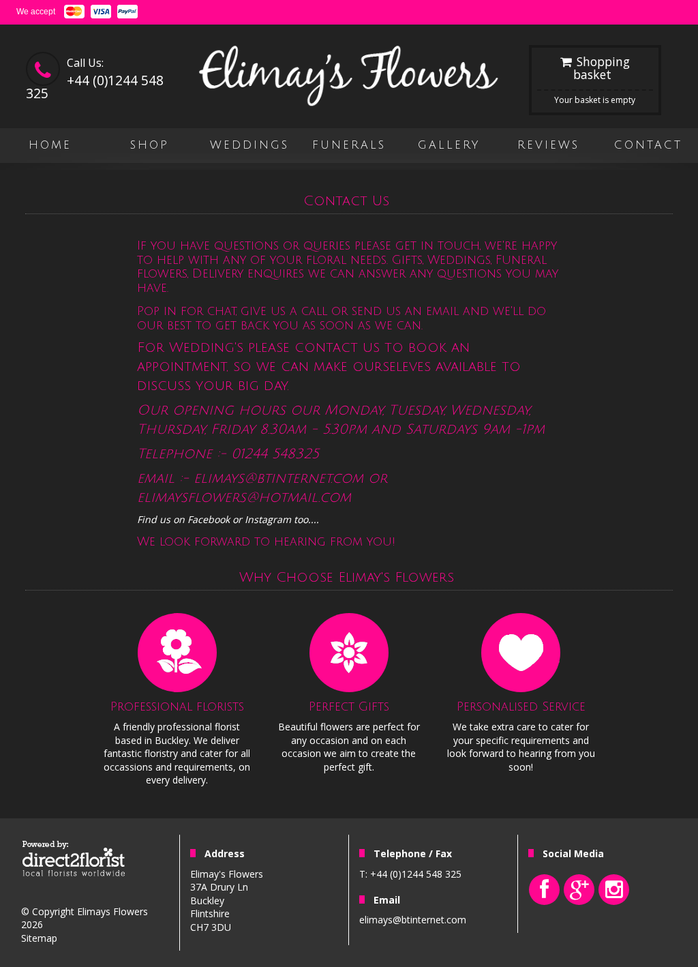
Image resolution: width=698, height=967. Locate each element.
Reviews (548, 145)
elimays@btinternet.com (412, 919)
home (50, 145)
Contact (648, 145)
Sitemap (39, 938)
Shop (149, 145)
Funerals (349, 145)
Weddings (249, 145)
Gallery (449, 145)
